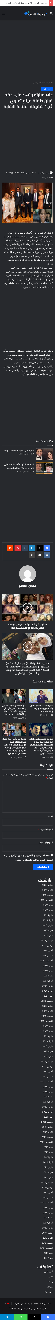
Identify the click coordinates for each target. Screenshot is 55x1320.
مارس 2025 (47, 925)
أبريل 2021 (48, 1162)
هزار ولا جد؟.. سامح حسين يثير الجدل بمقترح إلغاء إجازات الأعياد (41, 708)
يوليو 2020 (48, 1207)
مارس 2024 (47, 986)
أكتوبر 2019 (48, 1238)
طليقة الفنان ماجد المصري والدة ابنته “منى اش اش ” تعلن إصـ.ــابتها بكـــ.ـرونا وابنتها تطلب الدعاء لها (14, 710)
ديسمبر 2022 (47, 1061)
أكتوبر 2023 (47, 1011)
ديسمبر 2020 (47, 1182)
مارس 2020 (47, 1228)
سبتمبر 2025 (47, 895)
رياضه (50, 1281)
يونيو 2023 (48, 1031)
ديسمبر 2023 (47, 1001)
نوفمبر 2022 (47, 1066)
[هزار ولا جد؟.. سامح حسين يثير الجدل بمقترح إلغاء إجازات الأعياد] (41, 696)
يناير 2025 (48, 935)
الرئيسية (47, 82)
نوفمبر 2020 (47, 1187)
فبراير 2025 (47, 930)
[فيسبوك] (47, 548)
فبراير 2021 (48, 1172)
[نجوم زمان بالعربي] (35, 13)
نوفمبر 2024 (47, 945)
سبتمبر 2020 (47, 1197)
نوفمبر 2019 (47, 1233)
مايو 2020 (48, 1217)
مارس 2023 (47, 1046)
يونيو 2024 (48, 970)
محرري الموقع (43, 173)
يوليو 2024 (48, 965)
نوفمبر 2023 (47, 1006)
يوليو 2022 (48, 1086)
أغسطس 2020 (46, 1202)
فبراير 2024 (47, 991)
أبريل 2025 (48, 920)
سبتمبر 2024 (47, 955)
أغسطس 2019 (46, 1248)
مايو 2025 (48, 915)
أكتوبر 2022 (47, 1071)
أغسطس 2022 (46, 1081)
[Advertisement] (27, 50)
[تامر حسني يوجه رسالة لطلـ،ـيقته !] (44, 454)
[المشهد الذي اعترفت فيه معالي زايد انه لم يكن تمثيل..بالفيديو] (44, 468)
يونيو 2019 (48, 1253)
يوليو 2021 (48, 1147)
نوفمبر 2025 (47, 885)
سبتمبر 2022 (47, 1076)
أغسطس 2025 (46, 900)
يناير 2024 (48, 996)
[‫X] (40, 548)
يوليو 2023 (48, 1026)
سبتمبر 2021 (47, 1137)
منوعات (49, 1286)
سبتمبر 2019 (47, 1243)
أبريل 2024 (48, 980)
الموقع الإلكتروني (45, 842)
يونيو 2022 (48, 1091)
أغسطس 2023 (46, 1021)
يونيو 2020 (48, 1212)
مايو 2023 (48, 1036)
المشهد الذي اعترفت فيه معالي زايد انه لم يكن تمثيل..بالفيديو (19, 466)
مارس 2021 (47, 1167)
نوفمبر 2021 (47, 1127)
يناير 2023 (48, 1056)
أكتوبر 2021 (48, 1132)
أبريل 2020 (48, 1222)
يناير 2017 (48, 1258)
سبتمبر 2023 (47, 1016)
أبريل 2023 (48, 1041)
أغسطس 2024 (46, 960)
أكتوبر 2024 (47, 950)
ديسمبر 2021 (47, 1122)
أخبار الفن (37, 82)
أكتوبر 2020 (47, 1192)
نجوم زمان (48, 1292)
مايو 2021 (48, 1157)
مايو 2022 (48, 1096)
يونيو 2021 (48, 1152)
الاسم (49, 816)
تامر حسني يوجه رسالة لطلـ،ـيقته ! (18, 451)
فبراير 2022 (47, 1112)
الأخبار (50, 1276)
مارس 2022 (47, 1107)
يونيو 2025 (48, 910)
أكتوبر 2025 (47, 890)
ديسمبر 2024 (47, 940)
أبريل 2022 (48, 1101)
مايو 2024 (48, 975)
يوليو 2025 (48, 905)
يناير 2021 (48, 1177)
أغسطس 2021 (46, 1142)
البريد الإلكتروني (45, 829)
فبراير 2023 (47, 1051)
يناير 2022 (48, 1117)
